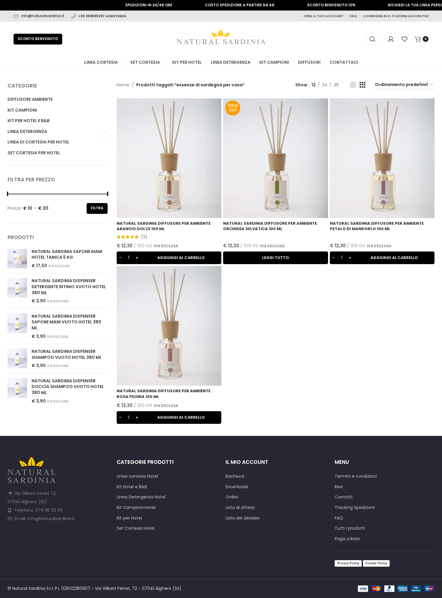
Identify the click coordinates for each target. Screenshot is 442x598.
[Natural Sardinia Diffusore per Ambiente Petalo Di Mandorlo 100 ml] (382, 158)
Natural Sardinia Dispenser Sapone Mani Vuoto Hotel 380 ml (66, 322)
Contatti (343, 497)
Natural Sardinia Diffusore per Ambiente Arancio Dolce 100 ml (163, 226)
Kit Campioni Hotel (136, 507)
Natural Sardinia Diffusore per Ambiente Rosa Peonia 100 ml (163, 393)
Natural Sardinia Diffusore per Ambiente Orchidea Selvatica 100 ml (270, 226)
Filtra (97, 208)
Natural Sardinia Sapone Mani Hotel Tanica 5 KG (67, 254)
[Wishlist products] (404, 39)
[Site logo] (221, 38)
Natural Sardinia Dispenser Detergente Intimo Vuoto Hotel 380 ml (69, 286)
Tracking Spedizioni (355, 507)
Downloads (237, 487)
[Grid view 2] (353, 85)
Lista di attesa (240, 507)
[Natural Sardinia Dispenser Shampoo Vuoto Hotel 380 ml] (17, 359)
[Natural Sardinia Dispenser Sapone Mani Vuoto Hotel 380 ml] (17, 326)
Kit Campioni (22, 110)
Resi (339, 487)
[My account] (391, 39)
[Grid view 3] (362, 85)
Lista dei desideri (243, 518)
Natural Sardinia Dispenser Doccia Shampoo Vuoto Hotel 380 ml (68, 387)
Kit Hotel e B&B (132, 487)
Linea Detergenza (27, 131)
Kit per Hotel (129, 518)
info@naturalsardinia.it (42, 15)
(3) (144, 237)
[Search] (372, 39)
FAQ (353, 16)
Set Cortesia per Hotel (34, 153)
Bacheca (235, 476)
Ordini (232, 497)
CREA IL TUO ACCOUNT (323, 16)
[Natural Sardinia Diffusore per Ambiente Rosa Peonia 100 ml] (169, 326)
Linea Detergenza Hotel (141, 497)
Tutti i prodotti (350, 528)
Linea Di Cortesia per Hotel (38, 142)
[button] (169, 257)
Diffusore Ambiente (30, 99)
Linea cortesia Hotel (137, 476)
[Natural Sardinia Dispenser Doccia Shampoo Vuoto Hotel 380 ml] (17, 391)
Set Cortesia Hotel (136, 528)
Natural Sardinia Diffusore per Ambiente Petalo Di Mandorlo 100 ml (377, 226)
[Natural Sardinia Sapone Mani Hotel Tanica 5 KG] (17, 259)
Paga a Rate (347, 539)
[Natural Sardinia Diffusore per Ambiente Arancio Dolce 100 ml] (169, 158)
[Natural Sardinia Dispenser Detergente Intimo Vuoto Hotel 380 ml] (17, 291)
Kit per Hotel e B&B (29, 121)
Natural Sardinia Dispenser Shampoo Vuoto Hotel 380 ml (67, 354)
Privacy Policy (348, 563)
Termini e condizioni (356, 476)
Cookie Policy (376, 563)
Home (123, 85)
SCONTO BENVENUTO (38, 38)
